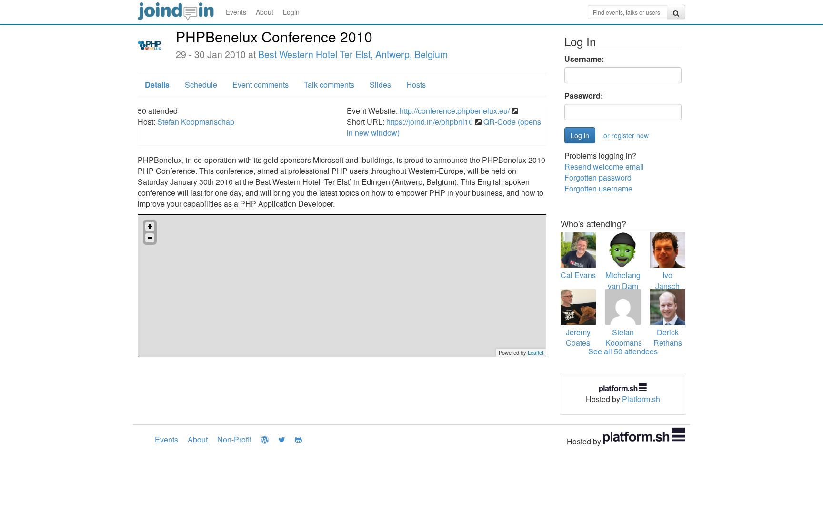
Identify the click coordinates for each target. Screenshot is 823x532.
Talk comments (329, 84)
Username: (584, 59)
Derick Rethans (667, 338)
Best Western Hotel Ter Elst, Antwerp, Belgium (353, 54)
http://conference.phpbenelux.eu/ (455, 110)
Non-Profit (234, 439)
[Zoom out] (149, 237)
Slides (380, 84)
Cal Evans (578, 275)
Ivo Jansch (667, 280)
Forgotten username (598, 188)
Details (157, 84)
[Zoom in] (149, 226)
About (264, 12)
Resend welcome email (604, 166)
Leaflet (535, 352)
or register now (626, 135)
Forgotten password (598, 177)
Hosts (416, 84)
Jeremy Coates (578, 338)
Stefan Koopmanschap (195, 121)
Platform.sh (641, 398)
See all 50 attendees (623, 351)
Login (291, 12)
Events (236, 12)
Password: (583, 95)
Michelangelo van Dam (628, 280)
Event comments (260, 84)
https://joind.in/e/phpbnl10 (429, 121)
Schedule (201, 84)
